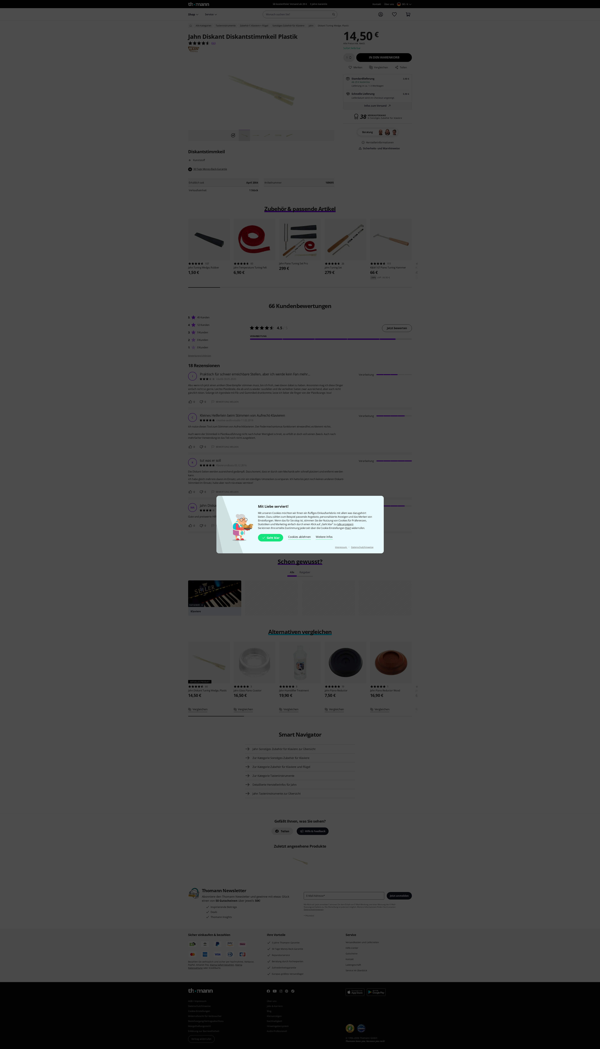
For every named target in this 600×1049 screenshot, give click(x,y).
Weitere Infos (324, 537)
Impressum (341, 547)
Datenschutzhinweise (362, 547)
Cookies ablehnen (299, 537)
